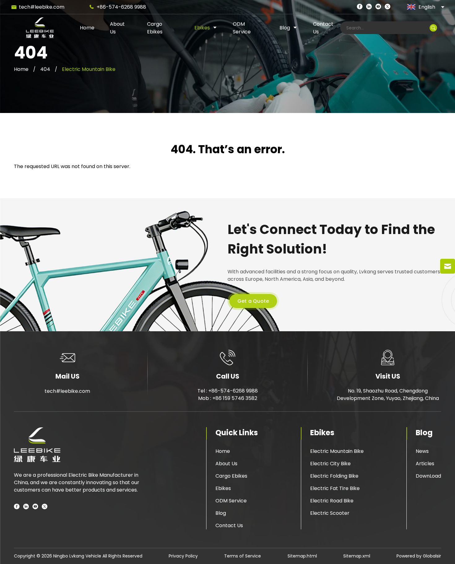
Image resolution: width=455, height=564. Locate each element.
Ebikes (202, 27)
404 (45, 69)
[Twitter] (387, 7)
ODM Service (231, 500)
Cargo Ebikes (231, 475)
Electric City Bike (330, 463)
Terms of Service (242, 556)
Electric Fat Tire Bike (335, 488)
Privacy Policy (183, 556)
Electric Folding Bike (334, 475)
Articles (425, 463)
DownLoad (428, 475)
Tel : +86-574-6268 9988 (227, 390)
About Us (226, 463)
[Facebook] (359, 7)
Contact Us (229, 525)
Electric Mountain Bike (88, 69)
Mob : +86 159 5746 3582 (227, 398)
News (422, 451)
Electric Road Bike (331, 500)
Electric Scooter (329, 513)
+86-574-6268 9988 (121, 7)
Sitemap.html (302, 556)
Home (87, 27)
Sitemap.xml (356, 556)
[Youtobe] (35, 506)
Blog (285, 27)
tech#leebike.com (41, 7)
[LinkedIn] (369, 7)
